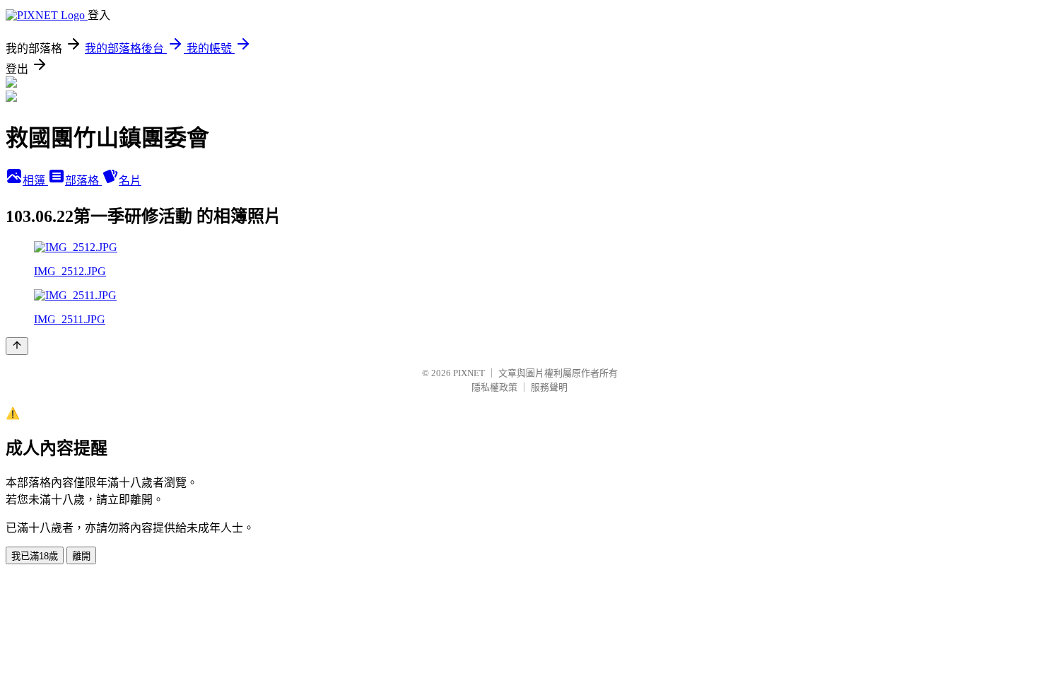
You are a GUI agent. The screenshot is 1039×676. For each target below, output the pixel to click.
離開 (81, 556)
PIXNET (469, 373)
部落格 (83, 181)
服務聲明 (549, 387)
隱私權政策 (494, 387)
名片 (130, 181)
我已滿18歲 (34, 556)
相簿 (35, 181)
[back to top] (17, 346)
